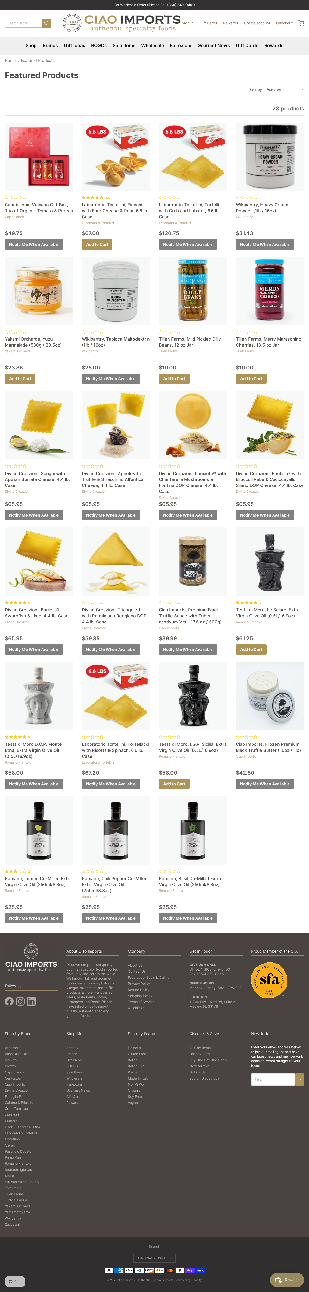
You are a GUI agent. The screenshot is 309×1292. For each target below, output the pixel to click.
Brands (50, 45)
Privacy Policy (139, 983)
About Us (135, 965)
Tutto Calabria (16, 1200)
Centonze (12, 1078)
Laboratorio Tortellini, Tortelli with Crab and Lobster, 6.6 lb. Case (189, 210)
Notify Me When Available (34, 244)
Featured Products (38, 60)
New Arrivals (199, 1066)
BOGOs (99, 45)
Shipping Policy (140, 996)
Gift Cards (208, 23)
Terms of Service (141, 1002)
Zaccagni (12, 1224)
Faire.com (180, 45)
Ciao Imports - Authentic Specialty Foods (145, 1280)
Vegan (133, 1103)
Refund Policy (139, 990)
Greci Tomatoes (17, 1109)
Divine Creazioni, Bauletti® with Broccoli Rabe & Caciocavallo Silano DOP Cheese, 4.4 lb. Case (270, 479)
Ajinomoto (12, 1048)
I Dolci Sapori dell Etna (22, 1127)
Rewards (230, 23)
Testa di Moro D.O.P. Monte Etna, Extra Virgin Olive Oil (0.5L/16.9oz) (33, 750)
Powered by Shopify (188, 1280)
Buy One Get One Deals (208, 1060)
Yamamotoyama (17, 1212)
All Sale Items (200, 1048)
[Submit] (46, 23)
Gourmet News (213, 45)
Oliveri (10, 1145)
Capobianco (14, 217)
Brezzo (10, 1066)
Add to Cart (97, 244)
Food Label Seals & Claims (148, 977)
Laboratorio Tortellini (98, 223)
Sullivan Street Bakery (22, 1182)
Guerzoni (12, 1115)
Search (154, 1246)
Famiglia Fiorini (16, 1096)
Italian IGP (136, 1066)
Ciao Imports (169, 628)
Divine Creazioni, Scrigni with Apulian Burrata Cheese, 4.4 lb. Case (37, 479)
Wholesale (152, 45)
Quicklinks (136, 1008)
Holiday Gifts (200, 1054)
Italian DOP (137, 1060)
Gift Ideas (74, 45)
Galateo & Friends (19, 1103)
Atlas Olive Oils (16, 1054)
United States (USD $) (152, 1258)
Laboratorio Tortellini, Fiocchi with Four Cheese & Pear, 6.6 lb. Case (115, 210)
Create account (257, 23)
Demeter (134, 1048)
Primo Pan (13, 1157)
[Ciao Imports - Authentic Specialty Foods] (122, 23)
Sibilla (9, 1176)
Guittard (11, 1121)
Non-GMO (136, 1084)
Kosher (133, 1072)
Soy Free (135, 1096)
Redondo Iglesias (18, 1170)
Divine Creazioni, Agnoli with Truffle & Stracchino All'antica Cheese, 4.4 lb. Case (112, 479)
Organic (134, 1090)
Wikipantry (244, 217)
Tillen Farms (168, 351)
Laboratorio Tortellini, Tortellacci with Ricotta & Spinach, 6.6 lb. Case (115, 750)
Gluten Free (137, 1054)
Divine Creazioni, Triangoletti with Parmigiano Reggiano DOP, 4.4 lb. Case (114, 615)
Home (10, 60)
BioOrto (11, 1060)
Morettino (12, 1139)
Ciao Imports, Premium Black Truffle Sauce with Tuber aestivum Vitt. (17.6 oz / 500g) (190, 615)
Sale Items (124, 45)
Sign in (188, 23)
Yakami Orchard (17, 351)
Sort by (255, 89)
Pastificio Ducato (18, 1151)
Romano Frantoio (249, 622)
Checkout (284, 23)
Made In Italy (138, 1078)
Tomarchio (13, 1188)
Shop (31, 45)
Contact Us (137, 971)
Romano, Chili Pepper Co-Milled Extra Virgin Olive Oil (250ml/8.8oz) (114, 884)
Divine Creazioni (17, 491)
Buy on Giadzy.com (205, 1078)
